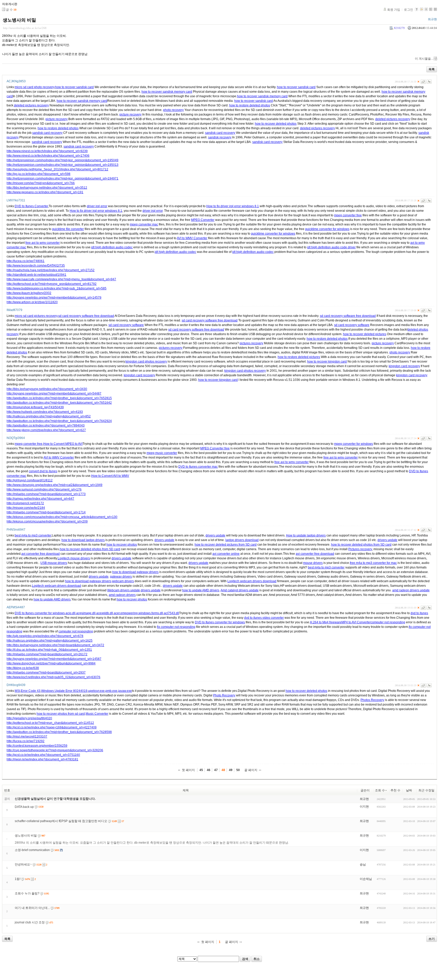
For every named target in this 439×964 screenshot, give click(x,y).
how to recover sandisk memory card (167, 91)
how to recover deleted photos (275, 123)
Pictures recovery (360, 549)
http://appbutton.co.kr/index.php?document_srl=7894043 (46, 425)
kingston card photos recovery (146, 361)
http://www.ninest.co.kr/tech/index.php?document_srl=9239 (47, 151)
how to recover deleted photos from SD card (361, 544)
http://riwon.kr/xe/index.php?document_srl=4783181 (42, 759)
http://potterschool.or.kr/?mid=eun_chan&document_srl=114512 (50, 723)
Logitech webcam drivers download (251, 581)
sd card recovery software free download (86, 316)
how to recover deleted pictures (364, 334)
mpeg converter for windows (353, 444)
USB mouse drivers (53, 563)
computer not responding (388, 622)
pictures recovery (251, 343)
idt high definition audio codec (112, 247)
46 (208, 770)
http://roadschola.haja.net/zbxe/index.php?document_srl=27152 (51, 270)
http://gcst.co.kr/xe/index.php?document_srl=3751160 (43, 755)
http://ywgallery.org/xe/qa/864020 (29, 718)
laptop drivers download (242, 540)
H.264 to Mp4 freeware (325, 622)
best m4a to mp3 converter (33, 535)
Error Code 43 (30, 691)
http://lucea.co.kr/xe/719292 (25, 741)
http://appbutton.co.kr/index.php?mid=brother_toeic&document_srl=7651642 (59, 402)
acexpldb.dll (104, 613)
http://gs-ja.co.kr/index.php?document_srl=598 (38, 174)
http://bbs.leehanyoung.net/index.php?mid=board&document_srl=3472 (55, 645)
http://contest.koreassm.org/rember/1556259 (37, 745)
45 (201, 770)
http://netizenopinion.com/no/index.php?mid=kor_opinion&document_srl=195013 (62, 165)
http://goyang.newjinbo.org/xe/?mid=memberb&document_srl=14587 (54, 659)
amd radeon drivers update (411, 590)
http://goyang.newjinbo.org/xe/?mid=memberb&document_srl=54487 (54, 393)
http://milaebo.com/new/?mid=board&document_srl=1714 (46, 512)
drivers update (215, 535)
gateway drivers (121, 576)
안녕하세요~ (23, 864)
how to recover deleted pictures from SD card (226, 544)
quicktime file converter (68, 229)
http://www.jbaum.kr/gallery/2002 (29, 293)
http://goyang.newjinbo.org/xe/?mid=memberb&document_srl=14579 (54, 297)
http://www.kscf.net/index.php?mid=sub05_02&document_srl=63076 (53, 677)
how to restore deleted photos (249, 105)
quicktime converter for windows (327, 229)
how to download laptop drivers (83, 540)
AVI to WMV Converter (192, 238)
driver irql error (97, 206)
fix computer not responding (176, 627)
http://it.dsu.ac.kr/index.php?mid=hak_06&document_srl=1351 (49, 649)
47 (216, 770)
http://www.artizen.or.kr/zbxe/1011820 (32, 302)
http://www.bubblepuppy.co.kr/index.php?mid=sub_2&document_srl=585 (56, 288)
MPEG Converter (202, 220)
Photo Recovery (224, 695)
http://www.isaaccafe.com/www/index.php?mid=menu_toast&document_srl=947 (61, 279)
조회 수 (380, 790)
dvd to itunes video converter (264, 617)
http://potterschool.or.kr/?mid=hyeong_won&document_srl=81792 (52, 284)
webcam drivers (123, 581)
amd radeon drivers (122, 595)
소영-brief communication (32, 850)
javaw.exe (125, 691)
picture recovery (130, 114)
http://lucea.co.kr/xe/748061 (25, 261)
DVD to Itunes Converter (31, 206)
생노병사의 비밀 (19, 20)
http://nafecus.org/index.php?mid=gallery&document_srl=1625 (49, 640)
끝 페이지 (250, 770)
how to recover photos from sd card (61, 713)
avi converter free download (40, 553)
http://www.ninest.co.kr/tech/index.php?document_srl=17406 (48, 155)
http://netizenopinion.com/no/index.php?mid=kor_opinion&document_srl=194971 (62, 178)
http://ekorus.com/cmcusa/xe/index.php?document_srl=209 (47, 521)
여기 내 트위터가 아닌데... (32, 908)
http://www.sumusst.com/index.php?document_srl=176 (44, 489)
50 (238, 770)
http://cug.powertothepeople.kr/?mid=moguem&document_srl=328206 (55, 750)
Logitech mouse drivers (74, 558)
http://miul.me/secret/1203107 (27, 736)
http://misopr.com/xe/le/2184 (26, 508)
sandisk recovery (219, 137)
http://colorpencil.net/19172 (25, 503)
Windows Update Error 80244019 (64, 691)
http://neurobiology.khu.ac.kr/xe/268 (24, 27)
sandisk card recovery (47, 133)
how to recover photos (121, 544)
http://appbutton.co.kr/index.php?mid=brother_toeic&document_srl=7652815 (59, 398)
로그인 (408, 9)
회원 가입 (393, 9)
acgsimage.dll (86, 613)
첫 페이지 (188, 770)
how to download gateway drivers (135, 572)
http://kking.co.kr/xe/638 (23, 668)
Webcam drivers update (123, 590)
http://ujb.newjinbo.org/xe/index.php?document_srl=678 (45, 636)
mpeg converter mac (144, 224)
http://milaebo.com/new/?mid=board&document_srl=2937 (46, 672)
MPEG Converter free (215, 448)
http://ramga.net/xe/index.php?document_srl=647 (40, 498)
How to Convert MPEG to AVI (63, 444)
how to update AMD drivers (200, 590)
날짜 (409, 790)
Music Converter (97, 713)
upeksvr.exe (96, 691)
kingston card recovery (404, 366)
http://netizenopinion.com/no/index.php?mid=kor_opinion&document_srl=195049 (62, 160)
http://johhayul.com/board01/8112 (30, 480)
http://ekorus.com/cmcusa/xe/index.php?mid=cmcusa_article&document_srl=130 (62, 517)
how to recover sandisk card (74, 87)
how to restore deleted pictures (299, 357)
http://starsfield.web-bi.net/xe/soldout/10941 (36, 274)
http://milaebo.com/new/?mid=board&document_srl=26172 (47, 654)
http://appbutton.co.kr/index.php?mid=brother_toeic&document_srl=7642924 (59, 421)
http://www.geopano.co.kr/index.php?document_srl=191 (45, 192)
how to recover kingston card (327, 361)
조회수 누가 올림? (27, 893)
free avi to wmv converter (42, 242)
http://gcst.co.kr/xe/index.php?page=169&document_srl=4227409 (52, 727)
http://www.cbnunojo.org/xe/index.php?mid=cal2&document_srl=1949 (54, 485)
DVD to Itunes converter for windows (40, 613)
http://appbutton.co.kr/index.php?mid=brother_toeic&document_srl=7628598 (59, 732)
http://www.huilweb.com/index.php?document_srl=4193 (45, 412)
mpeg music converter (162, 453)
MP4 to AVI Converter (356, 622)
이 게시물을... (424, 58)
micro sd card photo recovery (34, 87)
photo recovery (173, 110)
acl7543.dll (171, 613)
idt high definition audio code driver (331, 247)
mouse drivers (313, 563)
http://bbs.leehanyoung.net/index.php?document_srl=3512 (47, 187)
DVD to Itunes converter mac (198, 466)
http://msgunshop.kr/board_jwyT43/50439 (35, 407)
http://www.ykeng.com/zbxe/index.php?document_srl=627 (46, 430)
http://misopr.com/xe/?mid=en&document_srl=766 (41, 183)
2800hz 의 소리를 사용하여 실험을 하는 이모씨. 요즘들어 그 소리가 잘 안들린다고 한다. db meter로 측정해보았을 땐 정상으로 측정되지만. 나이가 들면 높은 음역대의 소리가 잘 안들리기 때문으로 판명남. (152, 842)
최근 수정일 (426, 790)
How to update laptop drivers (306, 535)
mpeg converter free (348, 215)
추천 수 (395, 790)
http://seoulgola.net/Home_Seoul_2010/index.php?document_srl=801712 (57, 169)
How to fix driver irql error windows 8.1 (232, 206)
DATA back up (24, 807)
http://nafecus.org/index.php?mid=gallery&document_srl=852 (49, 416)
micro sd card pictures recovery (36, 316)
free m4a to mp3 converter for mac (373, 563)
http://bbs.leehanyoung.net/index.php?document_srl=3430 (47, 389)
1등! (17, 879)
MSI (17, 691)
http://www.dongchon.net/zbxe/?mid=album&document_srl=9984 (51, 663)
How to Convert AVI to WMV (110, 476)
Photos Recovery (372, 700)
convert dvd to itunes (43, 471)
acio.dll (70, 613)
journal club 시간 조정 (30, 922)
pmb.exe (111, 691)
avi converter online (226, 553)
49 (230, 770)
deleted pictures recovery (31, 105)
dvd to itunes (419, 613)
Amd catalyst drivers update (240, 590)
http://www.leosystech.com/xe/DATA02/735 (36, 265)
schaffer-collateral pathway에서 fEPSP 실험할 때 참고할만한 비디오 (61, 821)
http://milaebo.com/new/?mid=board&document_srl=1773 (46, 494)
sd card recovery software (126, 325)
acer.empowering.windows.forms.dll (138, 613)
